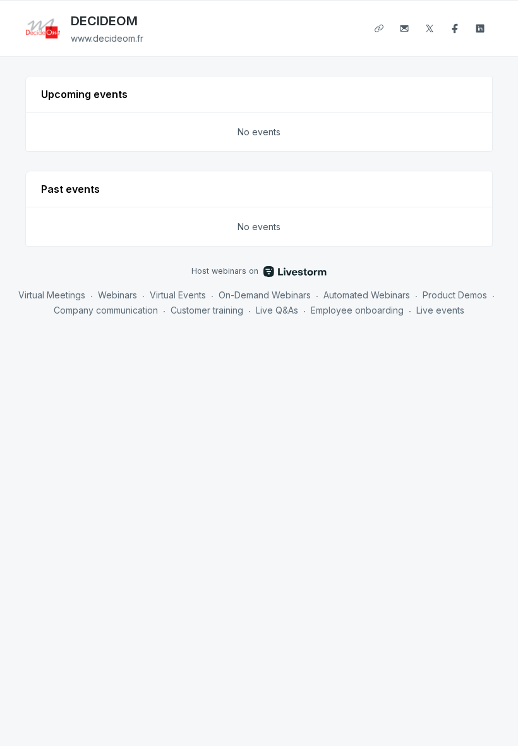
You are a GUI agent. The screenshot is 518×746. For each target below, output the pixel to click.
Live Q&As (277, 310)
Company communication (106, 310)
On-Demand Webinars (265, 295)
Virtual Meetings (51, 295)
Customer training (207, 310)
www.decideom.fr (107, 38)
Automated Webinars (366, 295)
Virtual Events (178, 295)
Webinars (117, 295)
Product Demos (455, 295)
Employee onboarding (357, 310)
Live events (440, 310)
